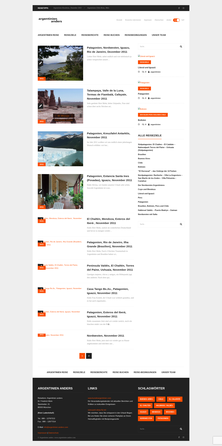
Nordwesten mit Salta (147, 214)
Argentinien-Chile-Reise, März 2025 (100, 8)
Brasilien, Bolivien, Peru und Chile (153, 206)
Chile (140, 163)
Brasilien (142, 154)
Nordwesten (146, 418)
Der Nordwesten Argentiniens (151, 185)
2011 (42, 79)
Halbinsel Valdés (164, 405)
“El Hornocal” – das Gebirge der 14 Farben (157, 171)
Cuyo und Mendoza (146, 189)
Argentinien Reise (48, 35)
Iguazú (143, 412)
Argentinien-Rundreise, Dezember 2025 (67, 8)
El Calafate (174, 399)
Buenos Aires (144, 158)
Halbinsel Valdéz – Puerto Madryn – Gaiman (157, 210)
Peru (140, 198)
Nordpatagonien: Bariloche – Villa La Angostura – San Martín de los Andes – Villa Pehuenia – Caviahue (160, 178)
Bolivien (142, 120)
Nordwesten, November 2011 (105, 335)
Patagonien (143, 94)
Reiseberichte (90, 35)
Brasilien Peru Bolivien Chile (153, 115)
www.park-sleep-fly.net (97, 410)
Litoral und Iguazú (147, 67)
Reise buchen (112, 35)
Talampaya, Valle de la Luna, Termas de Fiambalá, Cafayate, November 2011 (107, 94)
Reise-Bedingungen (145, 372)
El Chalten (145, 405)
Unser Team (159, 35)
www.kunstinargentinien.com (99, 398)
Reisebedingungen (136, 35)
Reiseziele (70, 35)
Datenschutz (159, 20)
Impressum (148, 20)
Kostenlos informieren (133, 20)
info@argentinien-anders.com (56, 427)
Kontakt (119, 20)
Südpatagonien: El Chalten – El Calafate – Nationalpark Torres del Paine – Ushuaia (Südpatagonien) (156, 147)
